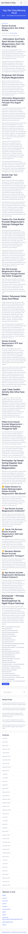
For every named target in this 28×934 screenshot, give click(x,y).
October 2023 (5, 849)
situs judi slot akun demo (8, 673)
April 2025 (4, 785)
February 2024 (6, 835)
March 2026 (5, 745)
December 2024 (6, 799)
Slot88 (4, 895)
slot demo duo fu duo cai (8, 677)
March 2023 (5, 874)
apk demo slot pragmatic (8, 634)
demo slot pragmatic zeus (8, 654)
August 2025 (5, 770)
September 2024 (6, 810)
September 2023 (6, 853)
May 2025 (4, 781)
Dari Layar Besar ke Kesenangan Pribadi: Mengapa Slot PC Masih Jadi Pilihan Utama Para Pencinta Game (13, 715)
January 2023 (5, 881)
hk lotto (4, 903)
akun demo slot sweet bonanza (10, 630)
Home (3, 15)
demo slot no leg (6, 649)
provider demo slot (6, 671)
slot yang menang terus (19, 681)
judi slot (4, 924)
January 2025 (5, 795)
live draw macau (6, 909)
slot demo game (20, 677)
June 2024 (5, 820)
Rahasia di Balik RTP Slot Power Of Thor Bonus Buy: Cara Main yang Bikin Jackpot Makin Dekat (13, 726)
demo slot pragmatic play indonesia (11, 653)
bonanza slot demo (7, 638)
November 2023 (6, 845)
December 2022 (6, 885)
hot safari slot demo (7, 664)
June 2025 (5, 777)
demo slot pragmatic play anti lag (10, 651)
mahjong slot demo (16, 668)
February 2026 (6, 749)
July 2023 (4, 860)
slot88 (4, 912)
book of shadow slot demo (8, 639)
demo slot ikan (20, 647)
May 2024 (4, 824)
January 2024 (5, 838)
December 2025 (6, 756)
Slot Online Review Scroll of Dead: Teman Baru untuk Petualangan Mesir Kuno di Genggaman (13, 708)
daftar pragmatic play (7, 922)
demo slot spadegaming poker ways (11, 658)
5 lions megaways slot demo (12, 626)
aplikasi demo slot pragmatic (9, 636)
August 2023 (5, 856)
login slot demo (6, 668)
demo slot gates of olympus (9, 645)
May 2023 (4, 867)
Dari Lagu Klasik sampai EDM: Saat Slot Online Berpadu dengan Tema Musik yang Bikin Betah (13, 703)
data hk (4, 914)
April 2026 (4, 742)
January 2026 (5, 752)
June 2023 (5, 863)
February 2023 (6, 878)
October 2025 (5, 763)
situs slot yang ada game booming (10, 675)
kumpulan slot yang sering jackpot (11, 666)
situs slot (4, 898)
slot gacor (4, 906)
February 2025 (6, 792)
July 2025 (4, 774)
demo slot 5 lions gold (7, 641)
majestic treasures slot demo (9, 669)
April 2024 (4, 827)
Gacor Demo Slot (5, 33)
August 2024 (5, 813)
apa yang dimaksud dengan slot (10, 632)
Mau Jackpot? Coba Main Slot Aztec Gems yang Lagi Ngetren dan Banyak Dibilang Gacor (13, 720)
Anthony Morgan (13, 33)
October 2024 (5, 806)
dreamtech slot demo (7, 660)
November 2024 (6, 802)
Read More (5, 683)
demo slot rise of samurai (8, 656)
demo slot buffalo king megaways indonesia (13, 643)
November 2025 (6, 760)
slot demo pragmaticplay (8, 679)
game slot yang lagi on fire (9, 662)
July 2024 (4, 817)
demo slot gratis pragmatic (8, 647)
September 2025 (6, 767)
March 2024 (5, 831)
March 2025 (5, 788)
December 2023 (6, 842)
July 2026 (4, 738)
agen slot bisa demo (7, 628)
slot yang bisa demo (7, 681)
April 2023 (4, 870)
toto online (5, 900)
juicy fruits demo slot (18, 664)
